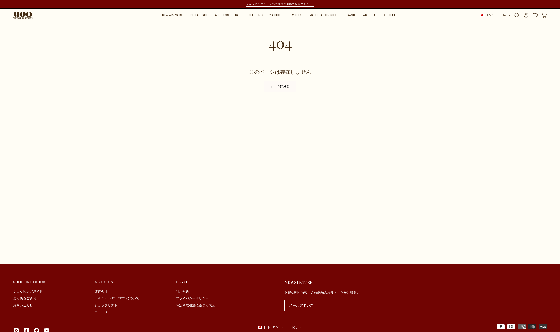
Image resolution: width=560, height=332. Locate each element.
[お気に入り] (535, 15)
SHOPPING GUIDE (29, 282)
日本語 (293, 327)
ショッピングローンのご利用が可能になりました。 (280, 4)
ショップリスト (105, 305)
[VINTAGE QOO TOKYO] (23, 15)
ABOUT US (103, 282)
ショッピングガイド (28, 292)
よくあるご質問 (24, 299)
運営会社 (101, 292)
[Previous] (14, 4)
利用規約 (182, 292)
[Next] (546, 4)
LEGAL (182, 282)
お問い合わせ (23, 305)
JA (504, 15)
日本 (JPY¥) (271, 327)
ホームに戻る (280, 86)
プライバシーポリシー (192, 299)
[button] (238, 15)
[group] (280, 4)
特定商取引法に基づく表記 (195, 305)
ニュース (101, 312)
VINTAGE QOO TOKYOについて (116, 299)
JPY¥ (489, 15)
